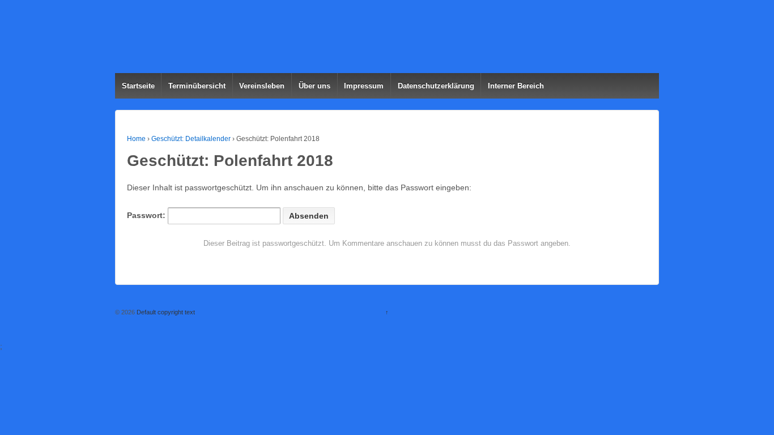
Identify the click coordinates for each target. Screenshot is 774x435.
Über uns (314, 86)
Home (136, 139)
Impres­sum (364, 86)
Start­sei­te (138, 86)
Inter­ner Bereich (516, 86)
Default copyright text (165, 312)
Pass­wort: (147, 215)
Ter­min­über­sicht (197, 86)
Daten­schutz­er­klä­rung (436, 86)
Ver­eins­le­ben (261, 86)
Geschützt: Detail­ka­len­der (191, 139)
